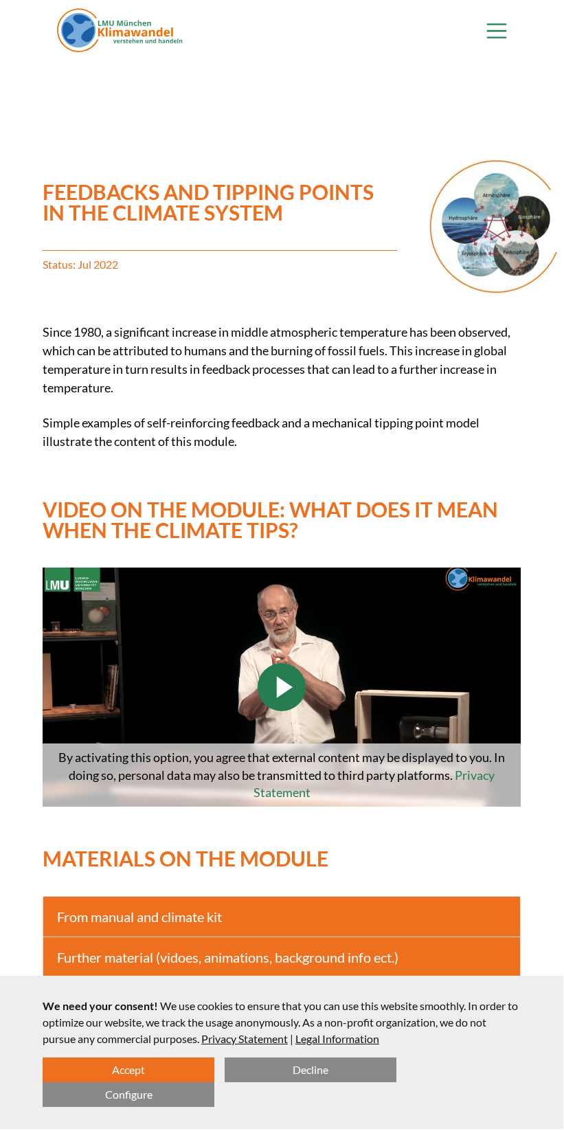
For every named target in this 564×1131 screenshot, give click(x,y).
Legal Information (337, 1038)
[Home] (120, 31)
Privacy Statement (244, 1038)
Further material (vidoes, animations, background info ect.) (227, 957)
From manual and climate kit (139, 916)
